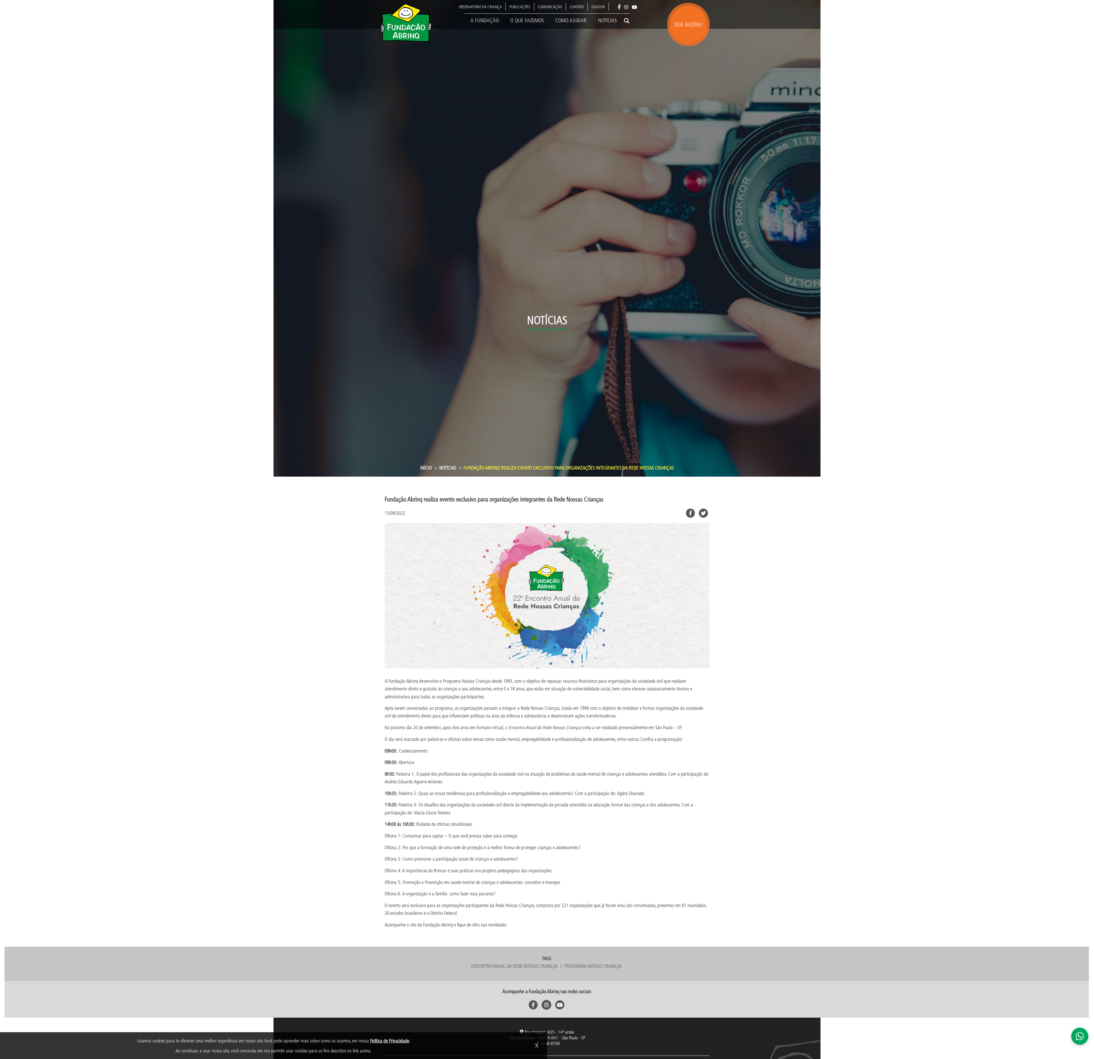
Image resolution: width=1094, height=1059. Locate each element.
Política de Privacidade (389, 1041)
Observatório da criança (480, 6)
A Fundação (484, 20)
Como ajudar (571, 20)
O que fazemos (527, 20)
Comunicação (550, 6)
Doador (598, 6)
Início (426, 468)
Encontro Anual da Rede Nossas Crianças (514, 966)
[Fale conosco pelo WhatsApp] (1079, 1036)
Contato (577, 6)
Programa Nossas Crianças (593, 966)
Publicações (519, 6)
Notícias (607, 20)
